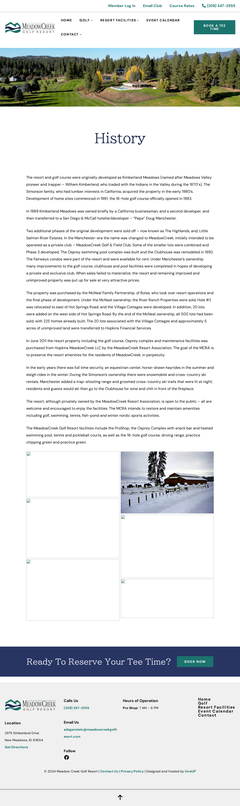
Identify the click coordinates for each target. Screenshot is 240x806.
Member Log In (121, 5)
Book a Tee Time (214, 27)
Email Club (152, 5)
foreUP (190, 771)
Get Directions (16, 747)
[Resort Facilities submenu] (138, 20)
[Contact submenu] (81, 34)
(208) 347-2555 (220, 5)
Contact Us (109, 771)
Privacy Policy (132, 771)
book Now (195, 661)
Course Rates (182, 5)
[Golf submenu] (92, 20)
